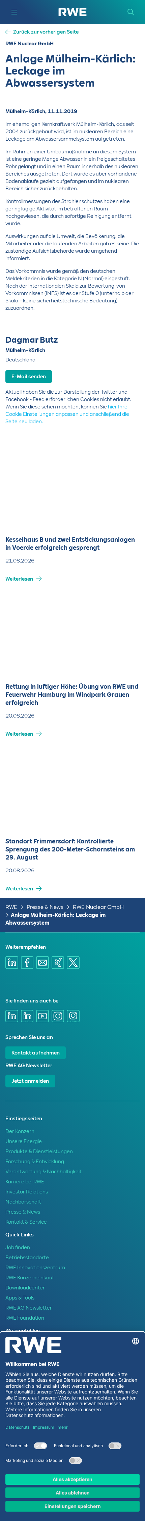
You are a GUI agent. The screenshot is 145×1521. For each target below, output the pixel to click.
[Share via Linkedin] (11, 962)
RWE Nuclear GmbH (98, 907)
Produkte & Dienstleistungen (39, 1151)
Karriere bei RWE (24, 1182)
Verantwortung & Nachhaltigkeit (43, 1172)
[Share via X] (73, 962)
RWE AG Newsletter (28, 1308)
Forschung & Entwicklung (34, 1162)
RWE (11, 907)
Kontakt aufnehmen (35, 1053)
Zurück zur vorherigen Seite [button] (46, 32)
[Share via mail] (42, 962)
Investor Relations (26, 1192)
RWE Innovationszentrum (35, 1268)
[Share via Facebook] (27, 962)
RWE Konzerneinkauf (29, 1278)
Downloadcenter (25, 1288)
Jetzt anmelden (30, 1081)
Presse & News (45, 907)
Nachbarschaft (23, 1202)
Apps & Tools (19, 1298)
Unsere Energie (23, 1141)
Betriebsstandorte (27, 1258)
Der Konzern (19, 1131)
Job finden (17, 1247)
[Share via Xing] (58, 962)
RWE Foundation (24, 1318)
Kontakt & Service (26, 1222)
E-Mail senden (28, 377)
